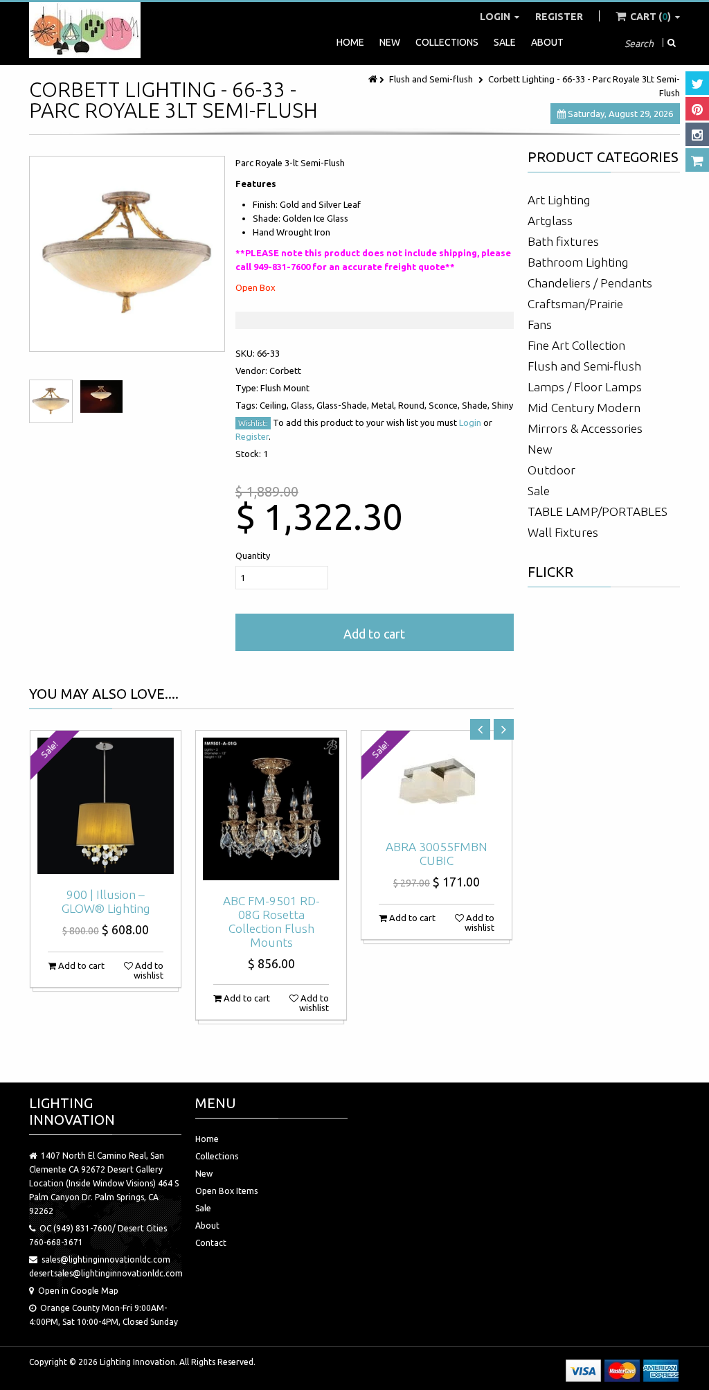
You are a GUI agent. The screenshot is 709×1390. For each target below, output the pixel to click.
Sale (505, 42)
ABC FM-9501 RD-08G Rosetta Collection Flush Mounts (271, 921)
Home (350, 42)
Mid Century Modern (584, 407)
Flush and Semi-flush (431, 79)
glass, (303, 405)
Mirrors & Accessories (585, 428)
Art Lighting (559, 199)
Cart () (650, 16)
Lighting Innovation (137, 1361)
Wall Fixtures (563, 532)
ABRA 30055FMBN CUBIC (436, 853)
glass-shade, (343, 405)
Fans (540, 324)
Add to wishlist (148, 970)
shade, (477, 405)
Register (559, 16)
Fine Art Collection (576, 345)
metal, (384, 405)
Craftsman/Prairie (575, 303)
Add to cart (374, 634)
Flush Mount (284, 388)
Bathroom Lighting (578, 262)
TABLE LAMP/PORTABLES (597, 511)
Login (496, 16)
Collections (446, 42)
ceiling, (275, 405)
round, (413, 405)
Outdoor (551, 469)
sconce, (445, 405)
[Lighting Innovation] (85, 30)
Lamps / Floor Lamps (585, 386)
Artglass (550, 220)
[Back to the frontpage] (373, 79)
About (547, 42)
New (389, 42)
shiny (502, 405)
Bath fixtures (563, 241)
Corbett (285, 370)
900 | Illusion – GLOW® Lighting (106, 901)
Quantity (252, 555)
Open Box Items (226, 1190)
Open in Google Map (78, 1290)
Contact (210, 1242)
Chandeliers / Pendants (590, 282)
